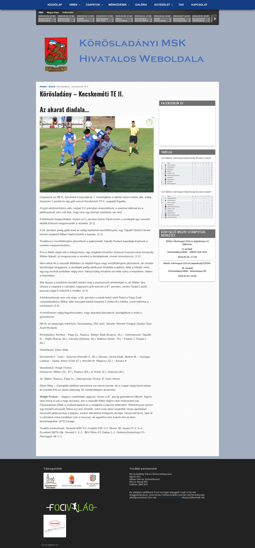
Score (52, 86)
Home (43, 86)
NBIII (41, 12)
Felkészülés (68, 12)
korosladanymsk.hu (169, 497)
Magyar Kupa (53, 12)
